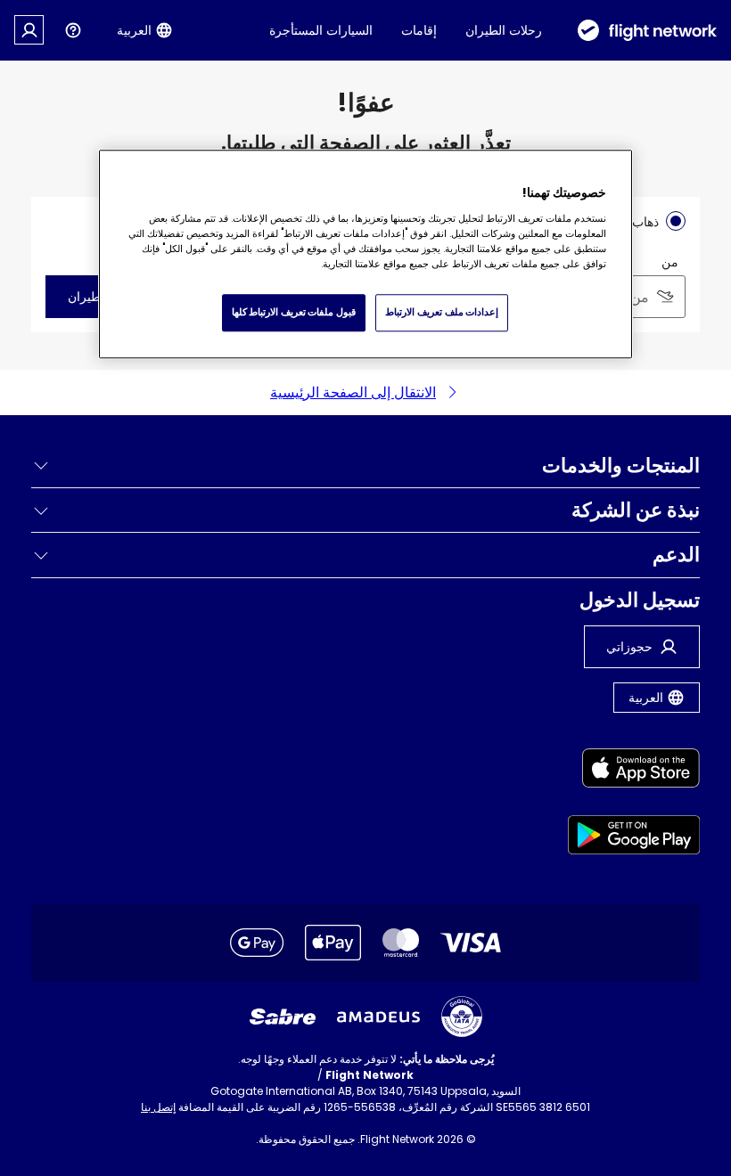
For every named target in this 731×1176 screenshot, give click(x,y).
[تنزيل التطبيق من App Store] (634, 771)
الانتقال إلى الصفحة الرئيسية (353, 392)
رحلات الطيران (503, 30)
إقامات (419, 30)
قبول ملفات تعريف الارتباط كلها (294, 313)
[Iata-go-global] (461, 1016)
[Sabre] (283, 1017)
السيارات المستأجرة (321, 30)
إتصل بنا (158, 1107)
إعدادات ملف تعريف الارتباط (441, 313)
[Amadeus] (378, 1017)
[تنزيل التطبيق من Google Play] (634, 838)
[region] (365, 254)
